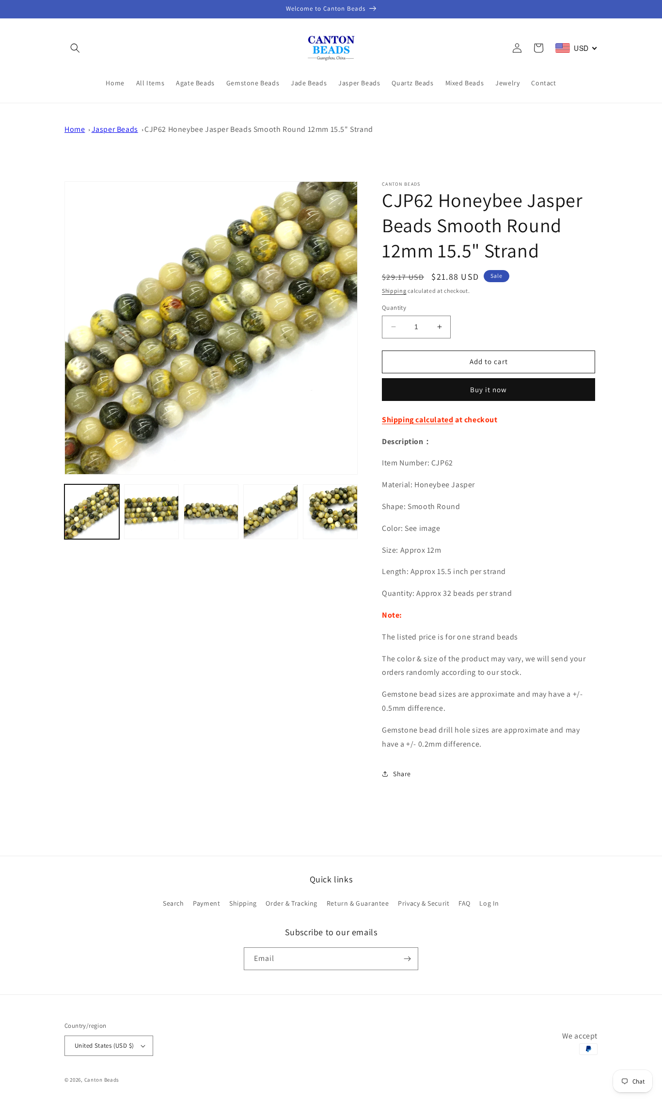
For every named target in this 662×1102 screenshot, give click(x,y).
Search (173, 903)
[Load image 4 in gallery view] (270, 511)
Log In (489, 903)
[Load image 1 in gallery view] (91, 511)
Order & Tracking (291, 903)
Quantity (394, 307)
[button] (75, 48)
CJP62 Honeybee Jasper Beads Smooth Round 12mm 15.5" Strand (258, 129)
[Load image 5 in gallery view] (330, 511)
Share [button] (402, 773)
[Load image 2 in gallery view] (151, 511)
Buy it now (488, 389)
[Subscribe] (407, 958)
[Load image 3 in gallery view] (211, 511)
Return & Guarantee (358, 903)
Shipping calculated (417, 420)
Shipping (394, 290)
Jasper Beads (115, 129)
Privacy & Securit (423, 903)
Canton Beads (101, 1079)
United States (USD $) (104, 1045)
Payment (206, 903)
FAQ (464, 903)
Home (74, 129)
